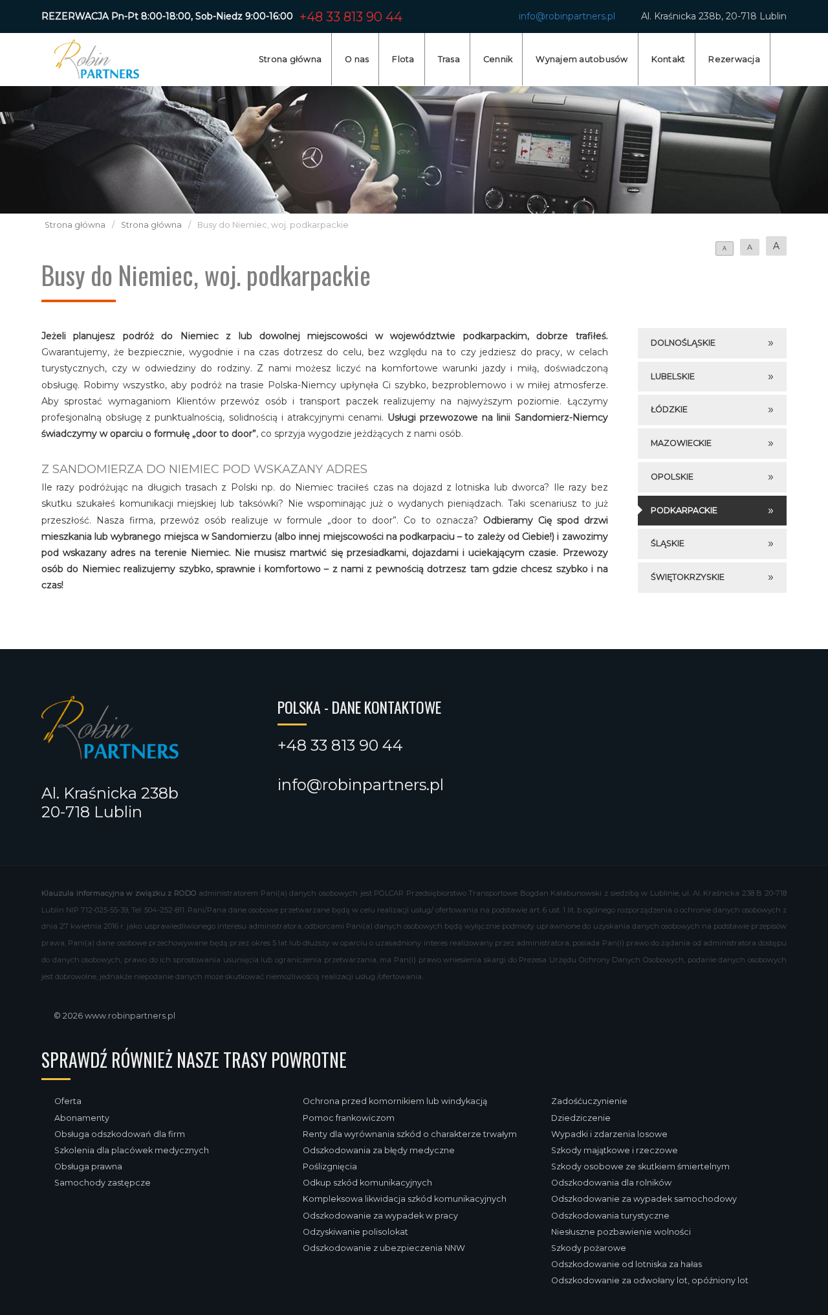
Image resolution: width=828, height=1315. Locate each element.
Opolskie (672, 476)
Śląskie (667, 543)
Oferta (68, 1101)
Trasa (449, 59)
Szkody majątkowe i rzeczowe (614, 1150)
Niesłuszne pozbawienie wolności (621, 1232)
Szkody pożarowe (588, 1248)
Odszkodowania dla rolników (611, 1183)
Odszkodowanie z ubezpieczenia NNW (384, 1248)
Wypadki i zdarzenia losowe (609, 1134)
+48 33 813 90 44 (351, 17)
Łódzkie (669, 409)
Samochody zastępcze (102, 1183)
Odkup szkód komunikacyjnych (367, 1183)
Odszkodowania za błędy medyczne (379, 1150)
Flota (403, 59)
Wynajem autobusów (581, 59)
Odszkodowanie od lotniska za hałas (626, 1264)
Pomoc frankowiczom (349, 1118)
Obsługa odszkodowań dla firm (119, 1134)
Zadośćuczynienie (589, 1101)
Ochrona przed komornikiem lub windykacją (395, 1101)
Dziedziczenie (581, 1118)
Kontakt (668, 59)
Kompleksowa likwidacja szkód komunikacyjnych (405, 1199)
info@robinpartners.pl (567, 16)
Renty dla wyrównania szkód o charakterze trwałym (410, 1134)
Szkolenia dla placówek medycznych (131, 1150)
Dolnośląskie (683, 343)
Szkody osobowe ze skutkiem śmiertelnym (640, 1166)
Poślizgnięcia (330, 1166)
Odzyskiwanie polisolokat (355, 1232)
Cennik (498, 59)
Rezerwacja (734, 59)
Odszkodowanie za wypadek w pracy (380, 1216)
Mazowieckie (681, 443)
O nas (357, 59)
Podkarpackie (684, 510)
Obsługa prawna (88, 1166)
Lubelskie (673, 376)
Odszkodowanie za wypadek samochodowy (644, 1199)
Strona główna (290, 59)
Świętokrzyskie (687, 577)
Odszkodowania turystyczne (610, 1216)
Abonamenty (81, 1118)
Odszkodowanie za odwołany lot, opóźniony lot (649, 1280)
